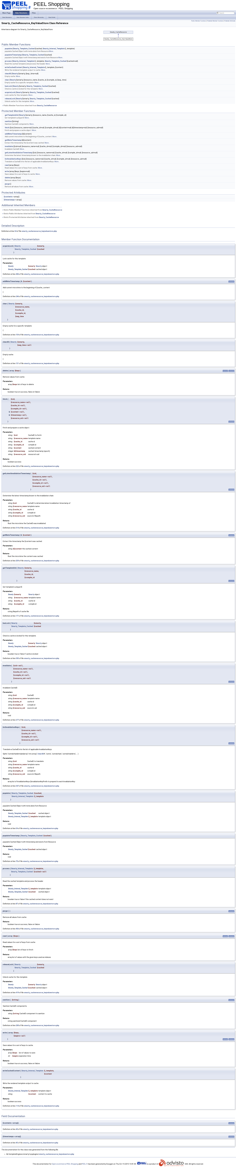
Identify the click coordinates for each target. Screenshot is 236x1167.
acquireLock (10, 92)
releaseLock (10, 99)
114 (17, 1106)
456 (17, 929)
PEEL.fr (85, 1164)
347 (17, 786)
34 (15, 231)
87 (17, 904)
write (7, 171)
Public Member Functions (198, 21)
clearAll (8, 74)
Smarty (15, 74)
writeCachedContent (13, 67)
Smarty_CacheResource (47, 105)
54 (17, 828)
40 (17, 1129)
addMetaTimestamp (13, 134)
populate (8, 49)
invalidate (9, 146)
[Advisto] (171, 1164)
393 (17, 658)
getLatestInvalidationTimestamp (18, 153)
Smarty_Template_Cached (24, 49)
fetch (7, 128)
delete (7, 178)
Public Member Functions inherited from (30, 105)
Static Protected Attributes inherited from (31, 217)
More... (51, 51)
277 (17, 720)
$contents (8, 197)
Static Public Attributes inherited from (29, 214)
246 (17, 296)
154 (17, 335)
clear (7, 80)
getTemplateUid (11, 115)
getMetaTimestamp (13, 140)
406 (17, 274)
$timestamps (9, 200)
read (7, 165)
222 (17, 466)
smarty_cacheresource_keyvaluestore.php (39, 231)
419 (17, 993)
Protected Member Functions (215, 21)
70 (17, 861)
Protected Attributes (229, 21)
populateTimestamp (13, 55)
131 (17, 363)
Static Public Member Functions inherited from (32, 210)
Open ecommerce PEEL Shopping (65, 1164)
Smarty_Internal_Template (53, 49)
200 (17, 1025)
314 (17, 528)
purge (7, 184)
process (8, 61)
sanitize (8, 121)
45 (17, 1143)
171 (17, 616)
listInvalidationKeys (13, 159)
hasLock (8, 86)
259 (17, 561)
